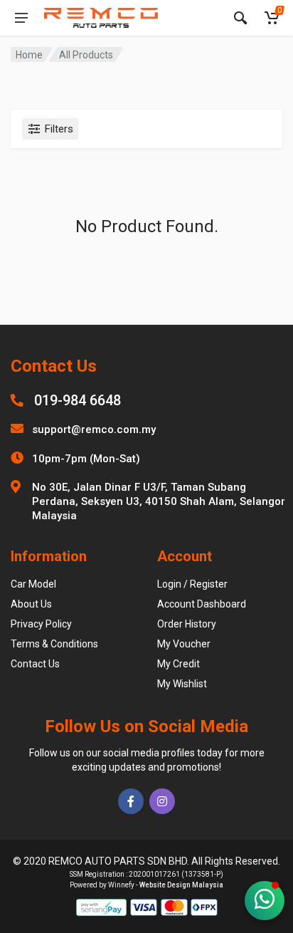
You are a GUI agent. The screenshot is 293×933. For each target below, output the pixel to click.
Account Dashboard (201, 604)
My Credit (178, 663)
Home (29, 55)
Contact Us (35, 663)
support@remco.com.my (94, 429)
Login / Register (192, 584)
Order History (186, 624)
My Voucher (184, 644)
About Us (31, 604)
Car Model (33, 584)
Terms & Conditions (54, 644)
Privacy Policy (41, 624)
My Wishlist (182, 683)
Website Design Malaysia (181, 885)
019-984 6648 (77, 400)
